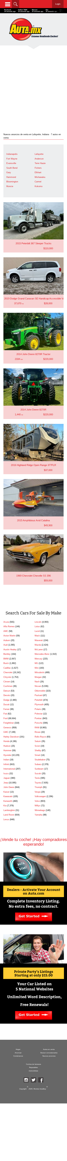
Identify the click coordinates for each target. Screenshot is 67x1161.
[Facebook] (40, 1079)
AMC (5, 631)
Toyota (38, 782)
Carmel (38, 181)
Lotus (37, 626)
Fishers (38, 168)
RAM (37, 727)
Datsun (6, 691)
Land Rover (8, 815)
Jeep (5, 782)
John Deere (8, 787)
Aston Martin (9, 635)
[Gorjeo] (33, 1079)
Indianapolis (12, 154)
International (9, 769)
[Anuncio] (33, 87)
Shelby (38, 750)
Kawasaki (8, 796)
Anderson (39, 159)
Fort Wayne (11, 159)
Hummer (7, 750)
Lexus (6, 819)
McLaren (39, 649)
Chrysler (7, 677)
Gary (8, 172)
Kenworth (7, 801)
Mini (37, 668)
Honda (6, 741)
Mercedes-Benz (42, 654)
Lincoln (38, 622)
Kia (5, 805)
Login (57, 4)
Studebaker (40, 759)
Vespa (37, 792)
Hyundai (7, 755)
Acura (6, 622)
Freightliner (8, 723)
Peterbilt (38, 700)
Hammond (11, 177)
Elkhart (38, 172)
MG (36, 663)
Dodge (6, 700)
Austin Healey (10, 649)
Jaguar (6, 778)
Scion (37, 746)
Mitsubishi (39, 672)
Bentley (7, 654)
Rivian (37, 732)
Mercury (38, 658)
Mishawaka (40, 177)
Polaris (38, 709)
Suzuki (38, 773)
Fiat (5, 713)
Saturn (38, 741)
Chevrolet (7, 672)
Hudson (7, 746)
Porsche (38, 723)
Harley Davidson (11, 737)
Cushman (7, 686)
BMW (6, 658)
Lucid (37, 631)
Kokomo (38, 186)
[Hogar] (33, 29)
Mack (37, 635)
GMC (5, 732)
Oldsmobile (40, 691)
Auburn (6, 640)
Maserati (39, 640)
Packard (38, 695)
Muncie (9, 186)
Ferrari (6, 709)
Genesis (7, 727)
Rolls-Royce (40, 737)
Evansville (11, 163)
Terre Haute (40, 163)
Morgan (38, 677)
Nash (37, 681)
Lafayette (39, 154)
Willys (37, 805)
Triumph (38, 787)
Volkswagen (40, 796)
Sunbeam (39, 769)
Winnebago (40, 810)
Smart (37, 755)
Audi (5, 645)
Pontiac (38, 718)
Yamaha (38, 815)
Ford (5, 718)
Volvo (37, 801)
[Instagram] (26, 1079)
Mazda (38, 645)
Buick (6, 663)
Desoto (6, 695)
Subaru (38, 764)
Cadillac (7, 668)
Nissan (38, 686)
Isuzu (6, 773)
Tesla (37, 778)
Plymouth (39, 704)
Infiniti (6, 764)
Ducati (6, 704)
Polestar (38, 713)
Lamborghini (9, 810)
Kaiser (6, 792)
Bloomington (12, 181)
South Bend (11, 168)
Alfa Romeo (8, 626)
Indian (6, 759)
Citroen (6, 681)
